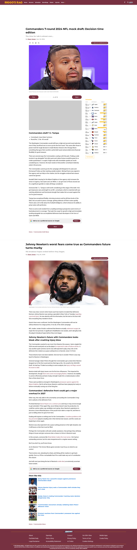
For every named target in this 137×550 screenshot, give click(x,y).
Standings (45, 2)
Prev (33, 97)
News (25, 2)
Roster (52, 2)
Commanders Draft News (41, 232)
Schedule (38, 2)
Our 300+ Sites (87, 535)
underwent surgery (73, 328)
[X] (128, 2)
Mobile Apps (103, 535)
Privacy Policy (71, 538)
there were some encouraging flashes (55, 373)
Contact (69, 535)
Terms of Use (86, 538)
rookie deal (61, 461)
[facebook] (124, 2)
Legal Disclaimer (34, 541)
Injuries (57, 2)
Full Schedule (89, 156)
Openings (49, 535)
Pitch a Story (50, 538)
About (31, 535)
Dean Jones (32, 39)
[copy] (39, 43)
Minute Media (20, 545)
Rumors (31, 2)
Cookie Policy (104, 538)
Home (30, 232)
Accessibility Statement (53, 541)
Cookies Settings (87, 541)
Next (76, 97)
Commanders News (40, 524)
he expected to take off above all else (67, 346)
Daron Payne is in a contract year (50, 404)
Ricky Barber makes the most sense (59, 437)
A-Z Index (70, 541)
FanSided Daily (33, 538)
